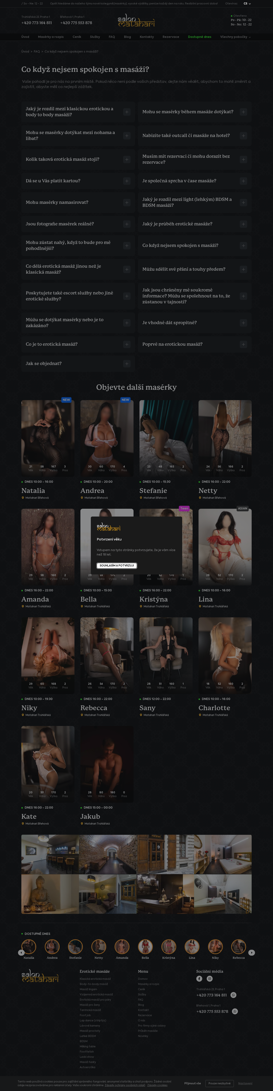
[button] (248, 4)
